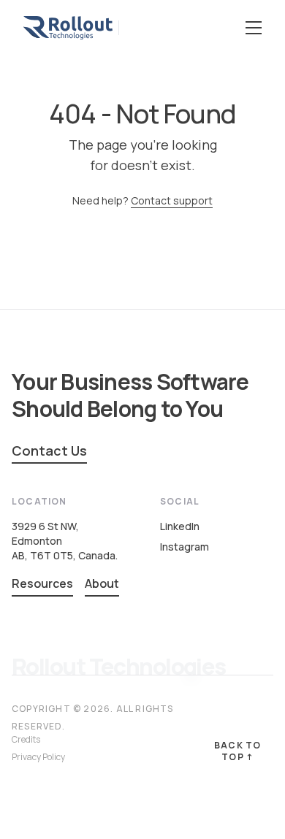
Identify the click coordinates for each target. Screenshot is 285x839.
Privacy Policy (38, 757)
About (102, 583)
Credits (26, 739)
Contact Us (49, 450)
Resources (42, 583)
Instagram (184, 546)
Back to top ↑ (237, 751)
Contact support (172, 200)
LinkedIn (180, 526)
